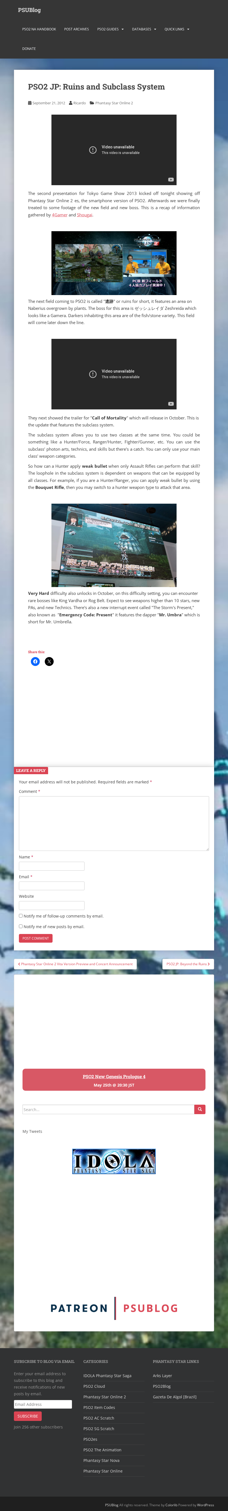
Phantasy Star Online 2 (114, 102)
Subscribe (28, 1416)
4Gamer (60, 215)
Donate (29, 48)
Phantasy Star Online (103, 1471)
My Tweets (32, 1131)
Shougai (84, 215)
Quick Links (174, 29)
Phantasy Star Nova (101, 1460)
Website (26, 896)
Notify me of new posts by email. (54, 926)
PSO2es (90, 1439)
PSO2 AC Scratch (98, 1418)
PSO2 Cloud (94, 1386)
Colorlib (171, 1505)
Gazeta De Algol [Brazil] (175, 1396)
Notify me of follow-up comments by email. (64, 916)
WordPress (205, 1505)
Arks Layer (162, 1375)
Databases (141, 29)
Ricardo (79, 102)
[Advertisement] (114, 713)
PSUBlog (29, 9)
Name (26, 857)
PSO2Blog (162, 1386)
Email (26, 876)
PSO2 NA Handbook (39, 29)
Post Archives (76, 29)
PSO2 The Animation (102, 1449)
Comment (29, 791)
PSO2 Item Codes (99, 1407)
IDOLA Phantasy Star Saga (107, 1375)
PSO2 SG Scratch (98, 1428)
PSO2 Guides (108, 29)
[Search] (199, 1109)
